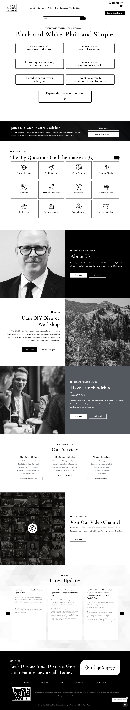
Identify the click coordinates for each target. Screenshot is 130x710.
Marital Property (70, 614)
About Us (44, 682)
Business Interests (73, 611)
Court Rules (101, 614)
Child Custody (30, 609)
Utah (26, 612)
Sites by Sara (82, 705)
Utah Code (65, 618)
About (32, 8)
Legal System (20, 609)
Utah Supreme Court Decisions (63, 618)
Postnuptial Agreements (57, 615)
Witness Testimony (107, 621)
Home (26, 682)
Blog (56, 8)
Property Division (61, 616)
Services (41, 8)
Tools (50, 8)
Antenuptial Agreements (59, 610)
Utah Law (70, 618)
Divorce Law (58, 612)
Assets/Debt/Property (60, 611)
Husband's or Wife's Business (58, 614)
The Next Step (75, 8)
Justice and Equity (93, 612)
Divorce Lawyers (66, 612)
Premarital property (68, 615)
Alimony (67, 610)
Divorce (36, 609)
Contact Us (64, 8)
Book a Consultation (114, 13)
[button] (8, 613)
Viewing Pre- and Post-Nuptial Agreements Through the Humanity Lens (64, 592)
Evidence (97, 618)
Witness (100, 621)
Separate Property (70, 616)
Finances (72, 612)
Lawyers (23, 612)
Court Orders (94, 614)
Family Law (17, 612)
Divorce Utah (20, 608)
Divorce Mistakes (37, 611)
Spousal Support (55, 618)
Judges (100, 619)
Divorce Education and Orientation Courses (28, 610)
